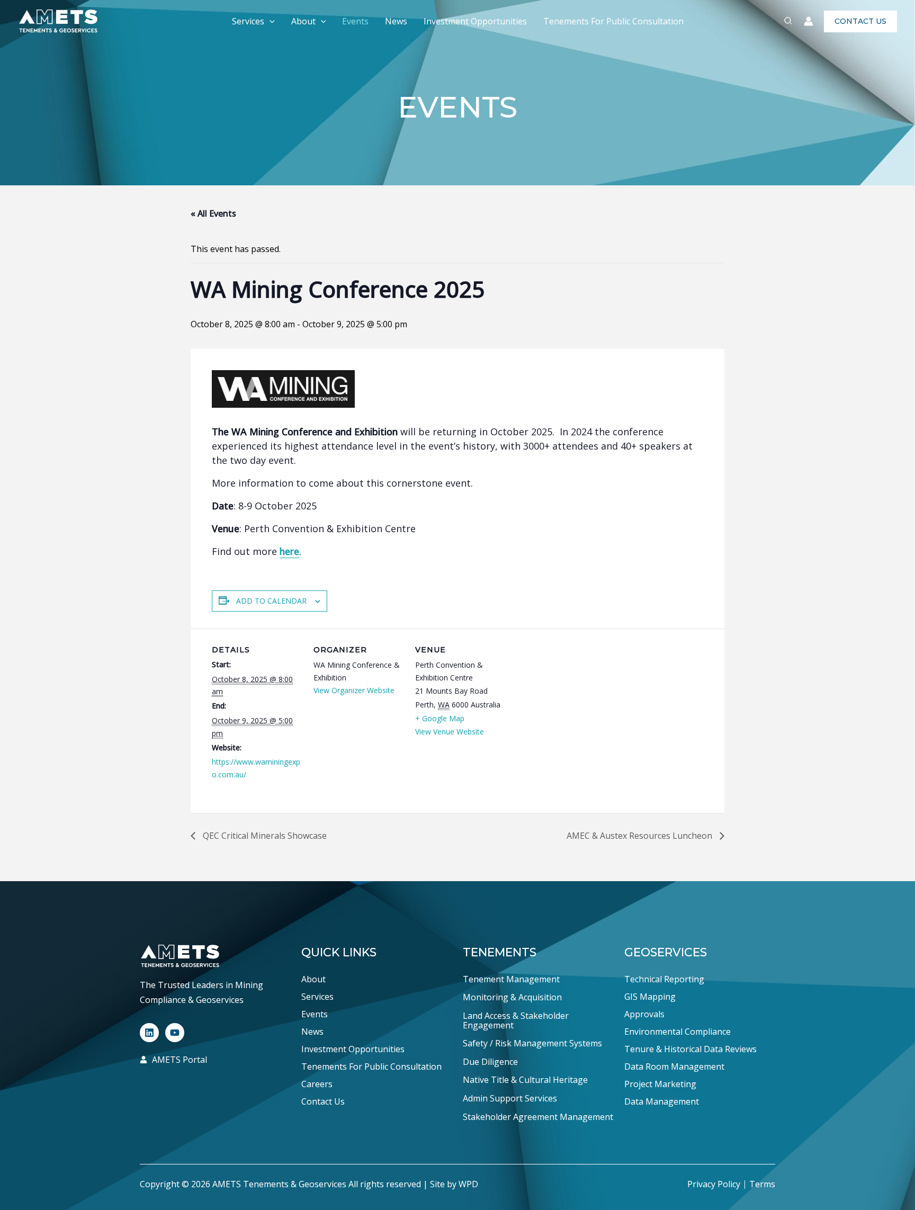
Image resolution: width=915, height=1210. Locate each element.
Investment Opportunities (475, 21)
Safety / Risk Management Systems (532, 1043)
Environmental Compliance (677, 1031)
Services (248, 21)
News (396, 21)
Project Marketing (660, 1084)
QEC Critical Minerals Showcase (264, 835)
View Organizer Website (353, 690)
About (303, 21)
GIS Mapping (650, 996)
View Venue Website (449, 732)
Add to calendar (271, 601)
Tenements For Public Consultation (613, 21)
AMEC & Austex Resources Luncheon (640, 835)
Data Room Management (674, 1066)
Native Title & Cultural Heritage (525, 1080)
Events (355, 21)
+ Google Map (439, 718)
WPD (468, 1184)
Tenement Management (511, 979)
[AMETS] (57, 20)
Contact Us (323, 1101)
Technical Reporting (664, 979)
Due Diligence (490, 1062)
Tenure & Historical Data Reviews (690, 1049)
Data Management (661, 1101)
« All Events (213, 213)
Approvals (644, 1014)
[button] (269, 21)
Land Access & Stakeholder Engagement (516, 1020)
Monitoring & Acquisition (512, 997)
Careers (317, 1084)
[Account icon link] (808, 21)
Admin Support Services (510, 1099)
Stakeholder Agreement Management (538, 1117)
